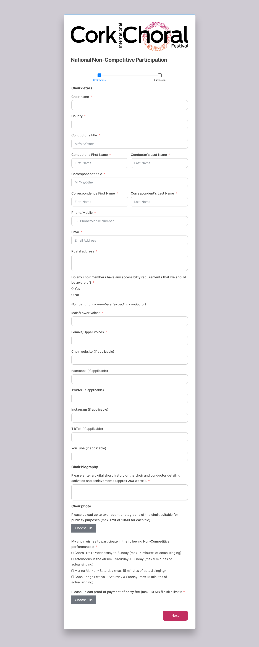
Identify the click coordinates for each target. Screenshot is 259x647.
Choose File (84, 528)
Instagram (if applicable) (89, 409)
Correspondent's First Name (93, 193)
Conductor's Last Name (149, 155)
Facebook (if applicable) (89, 371)
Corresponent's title (86, 174)
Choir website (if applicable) (92, 351)
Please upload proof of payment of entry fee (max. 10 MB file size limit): (126, 592)
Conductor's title (84, 135)
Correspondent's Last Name (152, 193)
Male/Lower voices (85, 313)
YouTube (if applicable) (88, 448)
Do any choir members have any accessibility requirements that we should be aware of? (128, 279)
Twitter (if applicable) (87, 390)
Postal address (82, 251)
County (77, 116)
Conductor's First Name (89, 155)
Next (175, 615)
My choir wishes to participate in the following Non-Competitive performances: (120, 544)
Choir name (80, 97)
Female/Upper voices (87, 332)
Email (75, 232)
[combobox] (75, 221)
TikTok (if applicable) (87, 429)
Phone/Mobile (82, 212)
